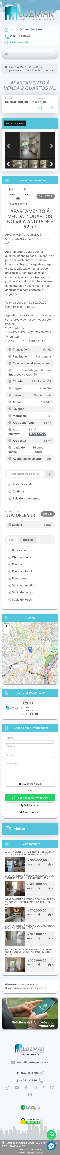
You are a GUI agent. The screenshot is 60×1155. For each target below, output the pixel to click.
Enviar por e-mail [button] (31, 783)
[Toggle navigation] (51, 54)
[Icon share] (7, 1087)
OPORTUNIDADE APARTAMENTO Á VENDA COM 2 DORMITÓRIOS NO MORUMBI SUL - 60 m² (29, 952)
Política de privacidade (30, 1149)
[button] (9, 146)
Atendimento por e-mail (32, 1062)
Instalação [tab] (28, 539)
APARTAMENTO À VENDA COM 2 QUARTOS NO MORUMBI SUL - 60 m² (30, 927)
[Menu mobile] (6, 54)
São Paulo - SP (35, 66)
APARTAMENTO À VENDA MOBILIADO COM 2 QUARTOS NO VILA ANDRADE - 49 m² (29, 877)
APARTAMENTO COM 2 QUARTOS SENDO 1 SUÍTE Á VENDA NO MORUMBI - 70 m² (29, 853)
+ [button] (7, 626)
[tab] (15, 123)
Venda (20, 66)
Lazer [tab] (12, 539)
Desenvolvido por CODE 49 (30, 1152)
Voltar (51, 70)
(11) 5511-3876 (20, 36)
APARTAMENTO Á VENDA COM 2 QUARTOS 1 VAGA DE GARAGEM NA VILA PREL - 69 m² (30, 902)
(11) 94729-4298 (31, 29)
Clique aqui (11, 987)
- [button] (7, 631)
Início (10, 66)
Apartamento (15, 70)
